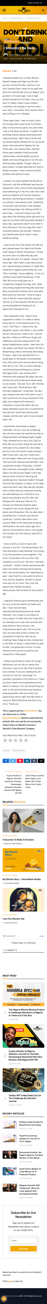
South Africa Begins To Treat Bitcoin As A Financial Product (30, 1172)
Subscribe (23, 1248)
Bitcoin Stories (12, 41)
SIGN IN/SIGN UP (35, 3)
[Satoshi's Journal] (24, 10)
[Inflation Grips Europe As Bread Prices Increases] (10, 1124)
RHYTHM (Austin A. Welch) (22, 55)
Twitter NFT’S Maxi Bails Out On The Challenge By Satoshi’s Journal (25, 1098)
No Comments (17, 59)
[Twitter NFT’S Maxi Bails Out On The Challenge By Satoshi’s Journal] (23, 1080)
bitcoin (7, 750)
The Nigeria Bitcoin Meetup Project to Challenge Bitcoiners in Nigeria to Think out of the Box (26, 1012)
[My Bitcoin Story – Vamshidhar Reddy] (23, 860)
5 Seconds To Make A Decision (18, 839)
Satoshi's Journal (12, 1296)
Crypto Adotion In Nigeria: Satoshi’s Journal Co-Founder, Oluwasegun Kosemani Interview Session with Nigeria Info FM (13, 784)
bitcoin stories (19, 750)
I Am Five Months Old (13, 918)
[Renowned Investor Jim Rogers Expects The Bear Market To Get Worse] (10, 1155)
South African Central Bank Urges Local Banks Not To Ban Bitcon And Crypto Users (34, 781)
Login (41, 936)
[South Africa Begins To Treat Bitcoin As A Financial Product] (10, 1171)
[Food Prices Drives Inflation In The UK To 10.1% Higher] (10, 1138)
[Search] (43, 10)
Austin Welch (30, 711)
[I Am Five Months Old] (23, 900)
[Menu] (4, 10)
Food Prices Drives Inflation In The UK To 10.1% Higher (29, 1138)
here (10, 1281)
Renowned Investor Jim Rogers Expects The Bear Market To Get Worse (31, 1155)
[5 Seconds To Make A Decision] (23, 820)
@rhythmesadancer (12, 718)
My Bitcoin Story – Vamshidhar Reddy (22, 879)
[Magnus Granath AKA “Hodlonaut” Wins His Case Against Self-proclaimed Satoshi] (10, 1188)
